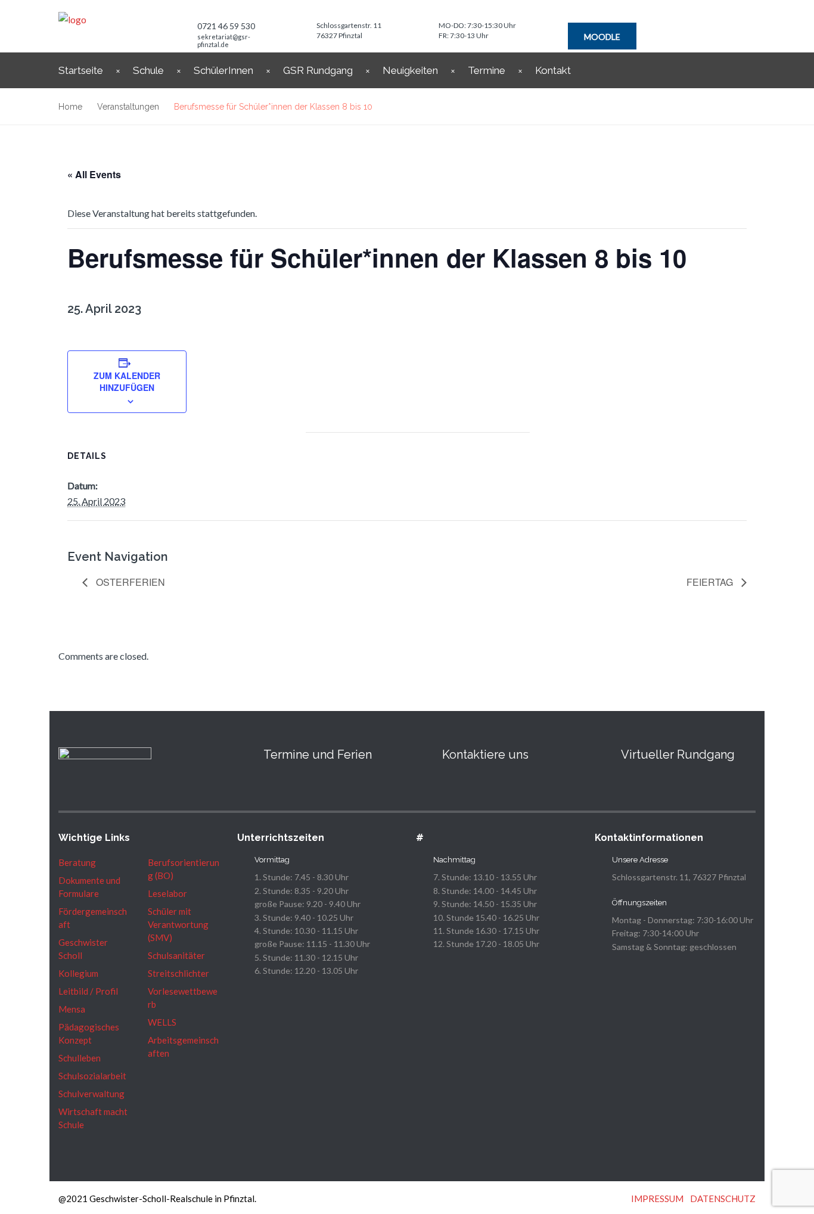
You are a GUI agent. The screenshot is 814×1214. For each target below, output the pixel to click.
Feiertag (710, 582)
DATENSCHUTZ (723, 1198)
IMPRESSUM (657, 1198)
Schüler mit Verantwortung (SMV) (178, 924)
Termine (486, 70)
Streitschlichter (178, 973)
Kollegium (78, 973)
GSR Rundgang (318, 70)
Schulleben (79, 1057)
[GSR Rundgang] (601, 754)
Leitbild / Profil (88, 991)
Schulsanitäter (176, 955)
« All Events (94, 174)
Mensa (71, 1009)
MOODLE (602, 37)
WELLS (162, 1022)
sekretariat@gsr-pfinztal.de (223, 40)
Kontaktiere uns (485, 754)
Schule (148, 70)
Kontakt (553, 70)
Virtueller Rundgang (678, 754)
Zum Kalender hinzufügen (127, 381)
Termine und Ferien (317, 754)
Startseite (80, 70)
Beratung (77, 862)
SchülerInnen (223, 70)
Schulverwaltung (91, 1093)
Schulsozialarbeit (92, 1075)
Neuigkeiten (410, 70)
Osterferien (129, 582)
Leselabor (167, 893)
